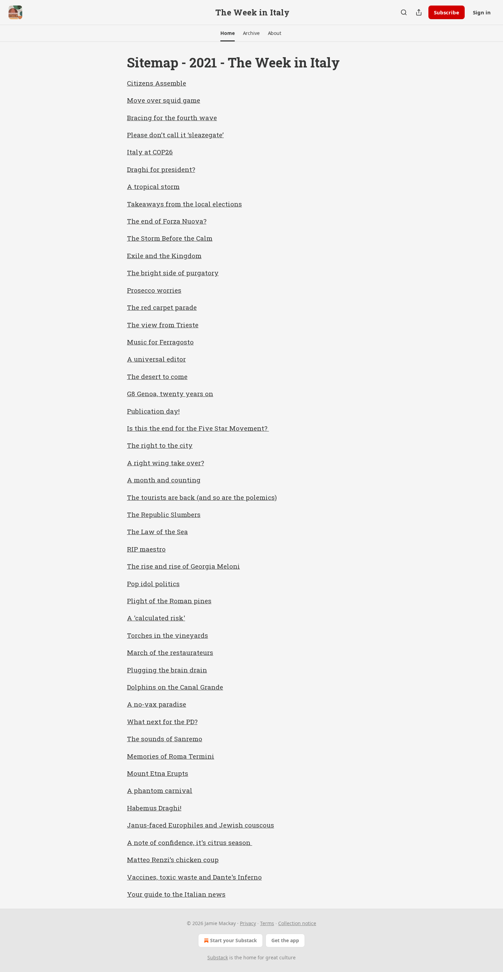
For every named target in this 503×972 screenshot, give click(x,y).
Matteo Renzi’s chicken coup (173, 859)
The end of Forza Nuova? (166, 221)
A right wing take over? (165, 462)
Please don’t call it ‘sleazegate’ (175, 134)
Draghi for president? (161, 169)
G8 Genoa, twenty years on (170, 393)
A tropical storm (153, 186)
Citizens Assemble (156, 83)
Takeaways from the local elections (184, 204)
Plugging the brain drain (167, 670)
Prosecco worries (154, 290)
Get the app (285, 940)
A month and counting (164, 480)
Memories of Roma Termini (170, 756)
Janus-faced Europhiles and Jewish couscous (200, 825)
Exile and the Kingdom (164, 255)
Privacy (248, 923)
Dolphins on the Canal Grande (175, 687)
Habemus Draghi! (154, 808)
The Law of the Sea (157, 531)
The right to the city (160, 445)
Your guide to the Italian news (176, 894)
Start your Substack (233, 940)
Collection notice (297, 923)
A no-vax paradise (156, 704)
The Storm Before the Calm (169, 238)
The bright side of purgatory (173, 272)
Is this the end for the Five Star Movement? (198, 428)
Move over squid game (163, 100)
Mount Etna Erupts (157, 773)
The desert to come (157, 376)
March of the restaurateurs (170, 652)
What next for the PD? (162, 721)
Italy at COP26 (150, 152)
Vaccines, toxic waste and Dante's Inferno (194, 877)
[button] (227, 33)
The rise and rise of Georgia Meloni (183, 566)
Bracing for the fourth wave (172, 117)
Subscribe (446, 12)
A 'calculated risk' (156, 618)
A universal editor (156, 359)
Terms (267, 923)
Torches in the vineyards (167, 635)
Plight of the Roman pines (169, 600)
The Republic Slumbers (164, 514)
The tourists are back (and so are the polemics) (202, 497)
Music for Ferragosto (160, 342)
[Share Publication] (419, 12)
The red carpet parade (162, 307)
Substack (217, 957)
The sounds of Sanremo (164, 738)
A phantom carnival (159, 790)
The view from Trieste (162, 324)
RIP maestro (146, 549)
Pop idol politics (153, 583)
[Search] (404, 12)
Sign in (482, 12)
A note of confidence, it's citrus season (189, 842)
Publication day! (153, 411)
